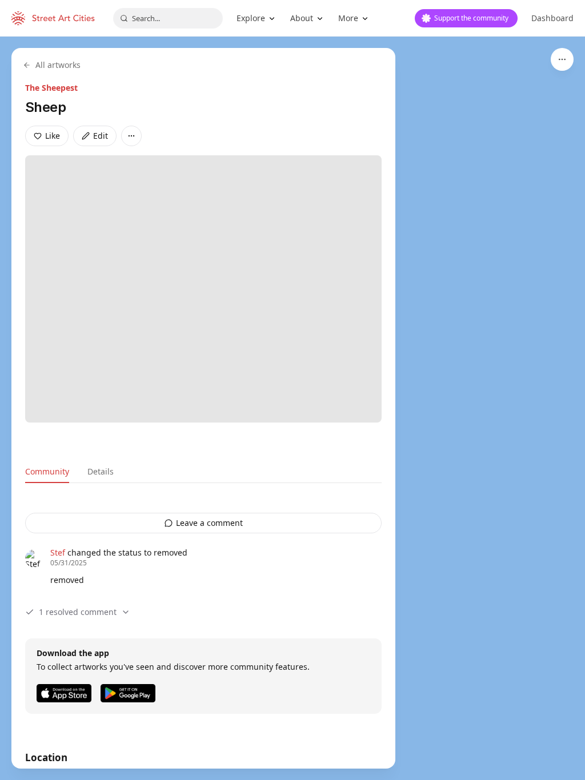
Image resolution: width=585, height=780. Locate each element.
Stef (57, 552)
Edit (100, 135)
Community (47, 471)
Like (52, 135)
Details (100, 471)
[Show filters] (562, 59)
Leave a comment (209, 522)
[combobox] (168, 18)
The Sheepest (51, 87)
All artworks (58, 64)
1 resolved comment (78, 611)
